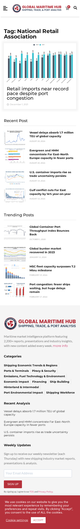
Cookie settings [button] (17, 520)
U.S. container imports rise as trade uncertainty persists (50, 174)
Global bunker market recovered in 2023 (45, 250)
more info (60, 346)
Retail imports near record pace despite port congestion (38, 93)
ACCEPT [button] (38, 520)
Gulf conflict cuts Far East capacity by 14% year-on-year (50, 192)
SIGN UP (12, 484)
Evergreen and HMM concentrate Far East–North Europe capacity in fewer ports (51, 154)
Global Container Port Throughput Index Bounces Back (49, 230)
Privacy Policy (45, 491)
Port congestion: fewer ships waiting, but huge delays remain (50, 288)
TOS (32, 491)
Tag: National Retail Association (31, 34)
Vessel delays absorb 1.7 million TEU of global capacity (52, 134)
